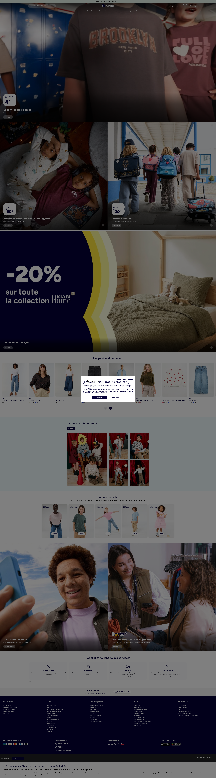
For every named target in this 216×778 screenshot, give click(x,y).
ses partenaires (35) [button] (93, 381)
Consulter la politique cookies (91, 394)
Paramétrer (115, 397)
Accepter (100, 397)
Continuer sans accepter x (90, 378)
